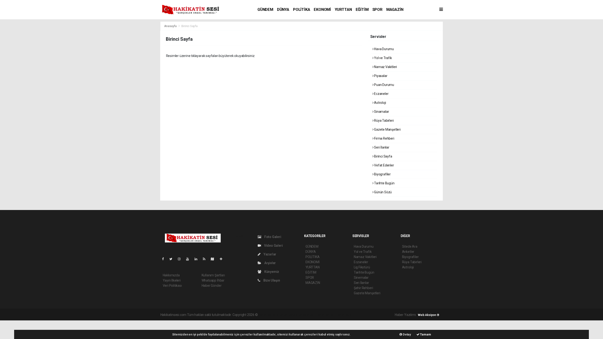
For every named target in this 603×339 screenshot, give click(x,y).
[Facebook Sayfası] (165, 259)
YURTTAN (343, 9)
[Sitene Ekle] (223, 259)
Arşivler (270, 263)
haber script (345, 315)
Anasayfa (170, 26)
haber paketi (288, 315)
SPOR (377, 9)
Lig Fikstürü (362, 267)
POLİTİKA (301, 9)
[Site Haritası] (214, 259)
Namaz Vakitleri (385, 67)
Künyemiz (271, 272)
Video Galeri (273, 245)
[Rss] (206, 259)
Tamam (425, 334)
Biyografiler (382, 174)
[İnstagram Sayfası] (181, 259)
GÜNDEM (265, 9)
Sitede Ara (409, 246)
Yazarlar (269, 254)
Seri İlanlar (381, 147)
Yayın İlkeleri (172, 280)
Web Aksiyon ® (428, 315)
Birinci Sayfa (382, 156)
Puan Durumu (383, 85)
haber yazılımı (268, 315)
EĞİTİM (362, 9)
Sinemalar (361, 277)
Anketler (408, 252)
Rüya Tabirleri (383, 120)
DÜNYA (283, 9)
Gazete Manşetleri (387, 129)
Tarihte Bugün (383, 183)
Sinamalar (381, 111)
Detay (406, 334)
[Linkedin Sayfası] (198, 259)
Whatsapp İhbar (213, 280)
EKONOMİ (322, 9)
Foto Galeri (272, 237)
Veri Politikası (172, 285)
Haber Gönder (212, 285)
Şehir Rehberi (363, 288)
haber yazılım (326, 315)
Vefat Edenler (383, 165)
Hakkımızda (171, 275)
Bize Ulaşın (271, 280)
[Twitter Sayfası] (172, 259)
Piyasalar (380, 76)
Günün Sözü (382, 192)
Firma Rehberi (383, 138)
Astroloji (379, 103)
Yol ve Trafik (382, 58)
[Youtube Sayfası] (189, 259)
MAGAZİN (394, 9)
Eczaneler (380, 94)
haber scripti (307, 315)
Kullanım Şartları (213, 275)
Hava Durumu (383, 49)
